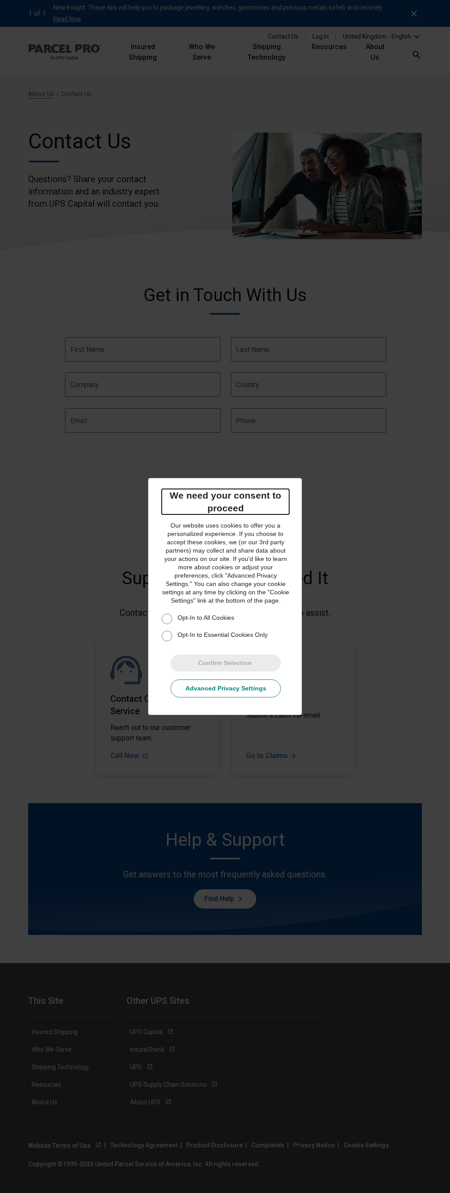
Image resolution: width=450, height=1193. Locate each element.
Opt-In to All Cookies (206, 617)
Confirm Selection (225, 662)
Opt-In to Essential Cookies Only (223, 634)
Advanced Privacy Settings (225, 688)
